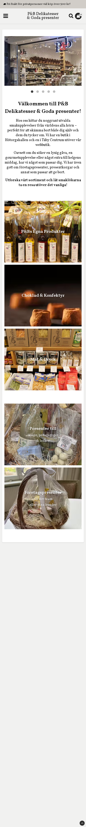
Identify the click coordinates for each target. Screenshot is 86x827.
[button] (79, 16)
